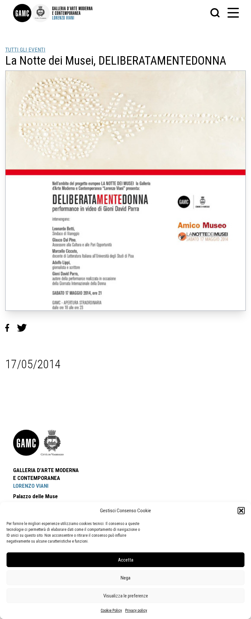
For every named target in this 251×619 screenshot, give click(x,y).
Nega (125, 578)
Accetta (125, 560)
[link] (22, 13)
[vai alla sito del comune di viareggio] (52, 443)
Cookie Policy (111, 610)
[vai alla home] (26, 443)
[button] (241, 510)
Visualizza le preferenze (125, 596)
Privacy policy (136, 610)
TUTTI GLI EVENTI (25, 49)
